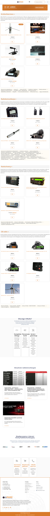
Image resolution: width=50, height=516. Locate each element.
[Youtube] (6, 507)
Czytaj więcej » (6, 398)
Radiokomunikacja (28, 486)
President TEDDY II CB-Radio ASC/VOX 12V (8, 273)
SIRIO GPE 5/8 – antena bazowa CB (7, 295)
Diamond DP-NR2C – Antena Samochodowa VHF (10, 140)
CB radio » (5, 232)
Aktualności (27, 489)
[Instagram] (8, 507)
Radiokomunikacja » (8, 99)
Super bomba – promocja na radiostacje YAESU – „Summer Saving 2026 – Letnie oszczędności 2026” (13, 389)
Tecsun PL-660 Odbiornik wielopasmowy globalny (10, 187)
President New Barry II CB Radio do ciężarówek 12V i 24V (36, 251)
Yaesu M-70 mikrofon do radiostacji (7, 57)
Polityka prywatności (31, 514)
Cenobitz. (24, 514)
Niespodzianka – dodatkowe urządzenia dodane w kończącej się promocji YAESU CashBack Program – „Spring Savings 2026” (36, 389)
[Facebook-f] (3, 507)
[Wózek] (47, 2)
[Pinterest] (10, 507)
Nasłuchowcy (27, 485)
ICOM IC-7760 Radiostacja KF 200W (32, 35)
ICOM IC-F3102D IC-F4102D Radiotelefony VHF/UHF (35, 118)
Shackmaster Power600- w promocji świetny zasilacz (13, 418)
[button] (29, 2)
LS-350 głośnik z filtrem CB (31, 273)
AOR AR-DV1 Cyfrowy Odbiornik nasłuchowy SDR (10, 210)
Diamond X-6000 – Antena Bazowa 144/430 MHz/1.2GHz (11, 35)
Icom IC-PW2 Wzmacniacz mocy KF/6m (33, 57)
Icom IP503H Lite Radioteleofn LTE (7, 118)
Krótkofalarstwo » (8, 14)
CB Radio (26, 488)
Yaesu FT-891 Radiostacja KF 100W (7, 79)
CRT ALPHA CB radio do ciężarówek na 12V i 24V (10, 251)
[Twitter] (4, 507)
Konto (26, 492)
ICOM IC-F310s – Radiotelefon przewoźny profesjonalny (36, 140)
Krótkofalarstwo (28, 483)
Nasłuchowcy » (6, 166)
